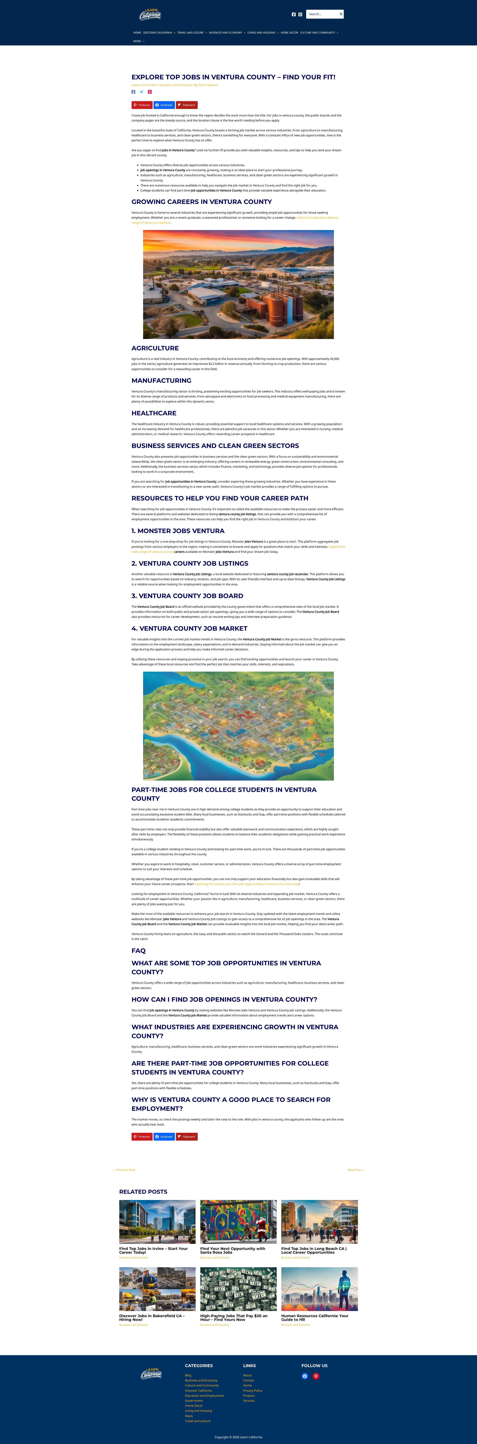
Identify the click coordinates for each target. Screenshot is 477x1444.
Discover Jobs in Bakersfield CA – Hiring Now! (152, 1318)
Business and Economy (225, 32)
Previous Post (123, 1170)
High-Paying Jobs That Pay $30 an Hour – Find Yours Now (234, 1318)
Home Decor (289, 32)
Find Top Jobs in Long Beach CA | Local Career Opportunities (314, 1250)
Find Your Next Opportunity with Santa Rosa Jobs (232, 1250)
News (189, 1416)
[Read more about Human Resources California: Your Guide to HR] (319, 1289)
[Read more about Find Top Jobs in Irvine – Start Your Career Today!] (157, 1222)
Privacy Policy (252, 1390)
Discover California (157, 32)
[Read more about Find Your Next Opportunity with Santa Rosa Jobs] (238, 1222)
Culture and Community (317, 32)
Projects (249, 1396)
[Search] (341, 14)
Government (194, 1401)
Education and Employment (204, 1396)
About (247, 1375)
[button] (173, 32)
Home (137, 32)
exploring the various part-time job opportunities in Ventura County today (247, 884)
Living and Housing (261, 32)
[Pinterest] (300, 14)
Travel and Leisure (190, 32)
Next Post (356, 1170)
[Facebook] (294, 14)
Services (249, 1401)
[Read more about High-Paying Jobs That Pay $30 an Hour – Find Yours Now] (238, 1289)
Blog (188, 1375)
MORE (137, 41)
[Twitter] (141, 92)
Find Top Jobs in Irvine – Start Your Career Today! (153, 1250)
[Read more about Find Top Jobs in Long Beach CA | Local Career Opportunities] (319, 1222)
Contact (248, 1380)
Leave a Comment (144, 85)
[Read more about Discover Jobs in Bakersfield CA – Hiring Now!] (157, 1289)
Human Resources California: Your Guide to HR (314, 1318)
